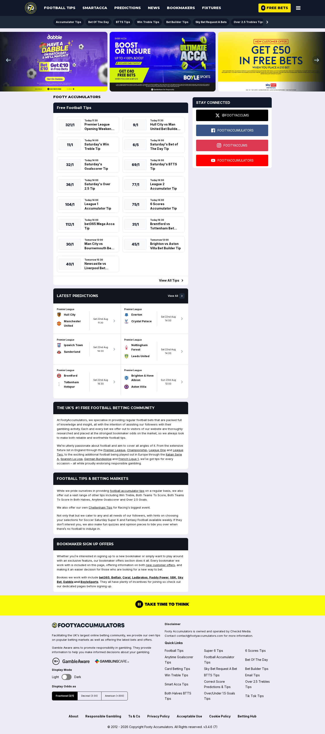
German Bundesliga (97, 459)
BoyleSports (89, 581)
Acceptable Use (189, 716)
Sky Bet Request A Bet (220, 669)
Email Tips (252, 675)
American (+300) (114, 695)
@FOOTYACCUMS (235, 115)
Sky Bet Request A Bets (211, 22)
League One (157, 450)
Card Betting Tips (177, 669)
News (154, 8)
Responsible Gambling (103, 716)
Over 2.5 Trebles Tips (249, 22)
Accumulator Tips (68, 22)
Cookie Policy (220, 716)
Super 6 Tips (213, 650)
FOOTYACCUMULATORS (236, 130)
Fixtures (211, 8)
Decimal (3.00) (89, 695)
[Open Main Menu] (298, 8)
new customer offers (160, 565)
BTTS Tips (123, 22)
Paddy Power (158, 577)
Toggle (67, 677)
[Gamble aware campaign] (76, 661)
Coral (126, 577)
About (73, 716)
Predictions (127, 8)
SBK (173, 577)
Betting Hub (247, 716)
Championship (137, 450)
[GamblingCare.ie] (112, 661)
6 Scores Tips (255, 650)
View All (173, 295)
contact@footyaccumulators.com (200, 635)
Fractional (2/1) (65, 695)
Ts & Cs (134, 716)
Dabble (68, 581)
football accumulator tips (127, 490)
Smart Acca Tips (176, 684)
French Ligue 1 (129, 459)
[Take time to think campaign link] (162, 607)
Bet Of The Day (98, 22)
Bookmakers (181, 8)
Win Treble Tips (148, 22)
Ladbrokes (140, 577)
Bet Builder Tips (177, 22)
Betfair (116, 577)
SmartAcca (94, 8)
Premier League (114, 450)
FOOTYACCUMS (235, 145)
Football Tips (59, 8)
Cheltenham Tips (100, 507)
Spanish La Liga (71, 459)
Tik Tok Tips (254, 696)
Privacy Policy (158, 716)
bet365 (104, 577)
